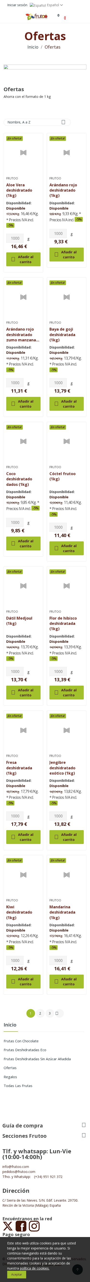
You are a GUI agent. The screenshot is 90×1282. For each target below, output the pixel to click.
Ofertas (10, 1067)
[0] (56, 15)
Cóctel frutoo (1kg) (62, 476)
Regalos (10, 1076)
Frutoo (12, 178)
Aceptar (16, 1274)
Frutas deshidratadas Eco (25, 1049)
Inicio (10, 1025)
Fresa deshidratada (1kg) (19, 768)
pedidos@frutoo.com (18, 1171)
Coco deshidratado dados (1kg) (19, 479)
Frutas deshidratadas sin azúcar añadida (37, 1058)
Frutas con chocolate (21, 1040)
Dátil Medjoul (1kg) (19, 621)
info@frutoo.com (15, 1166)
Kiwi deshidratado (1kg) (19, 912)
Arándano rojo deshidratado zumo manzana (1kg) (21, 334)
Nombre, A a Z (36, 122)
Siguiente (57, 1013)
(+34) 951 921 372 (48, 1176)
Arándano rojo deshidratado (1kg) (63, 190)
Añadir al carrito (22, 259)
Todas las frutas (18, 1085)
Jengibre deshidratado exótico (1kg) (62, 768)
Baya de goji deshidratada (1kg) (62, 334)
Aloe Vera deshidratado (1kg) (19, 190)
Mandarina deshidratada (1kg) (62, 912)
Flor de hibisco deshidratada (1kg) (63, 623)
